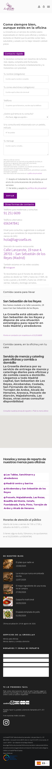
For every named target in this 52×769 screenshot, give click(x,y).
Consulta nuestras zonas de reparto (17, 411)
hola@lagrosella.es (17, 239)
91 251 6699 (12, 213)
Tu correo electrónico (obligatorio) (19, 87)
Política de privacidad (15, 745)
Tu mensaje (9, 140)
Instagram (10, 267)
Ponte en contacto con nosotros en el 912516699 (22, 335)
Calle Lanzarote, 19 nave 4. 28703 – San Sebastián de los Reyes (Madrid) (24, 253)
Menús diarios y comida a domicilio (16, 641)
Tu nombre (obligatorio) (14, 74)
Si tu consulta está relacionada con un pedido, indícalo (24, 126)
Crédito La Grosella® (9, 750)
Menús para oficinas (10, 639)
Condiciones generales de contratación (20, 748)
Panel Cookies (18, 750)
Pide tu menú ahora (40, 411)
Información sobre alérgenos (40, 748)
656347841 (11, 223)
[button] (48, 6)
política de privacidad (35, 173)
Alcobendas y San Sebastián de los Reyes (23, 664)
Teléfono (8, 100)
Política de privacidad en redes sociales (32, 745)
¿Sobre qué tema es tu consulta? (18, 113)
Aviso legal (6, 745)
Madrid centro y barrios (19, 483)
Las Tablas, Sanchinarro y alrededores (22, 655)
